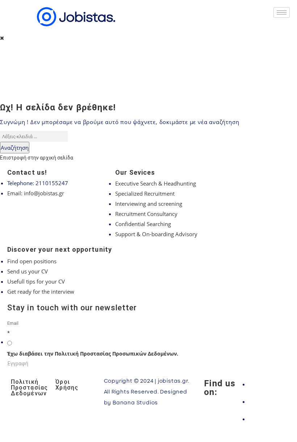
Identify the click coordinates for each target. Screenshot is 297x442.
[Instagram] (267, 401)
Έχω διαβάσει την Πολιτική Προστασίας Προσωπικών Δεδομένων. (92, 353)
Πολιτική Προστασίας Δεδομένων (29, 387)
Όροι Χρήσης (66, 384)
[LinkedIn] (267, 419)
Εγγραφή (18, 363)
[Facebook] (267, 384)
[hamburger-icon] (281, 12)
